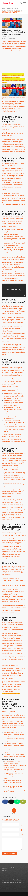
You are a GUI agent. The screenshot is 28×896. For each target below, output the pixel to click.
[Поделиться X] (11, 802)
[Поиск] (20, 3)
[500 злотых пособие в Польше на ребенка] (12, 23)
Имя (22, 824)
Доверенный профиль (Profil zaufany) (12, 622)
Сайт (22, 834)
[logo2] (11, 3)
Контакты (4, 870)
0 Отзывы (9, 36)
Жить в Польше (11, 894)
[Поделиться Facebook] (5, 802)
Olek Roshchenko (11, 38)
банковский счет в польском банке (11, 610)
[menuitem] (20, 3)
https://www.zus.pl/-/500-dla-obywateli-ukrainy (13, 333)
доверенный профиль (8, 612)
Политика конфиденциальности (10, 867)
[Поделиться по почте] (23, 802)
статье (6, 443)
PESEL (9, 198)
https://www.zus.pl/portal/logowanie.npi (12, 375)
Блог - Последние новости (10, 8)
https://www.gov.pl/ (7, 652)
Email (22, 830)
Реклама (4, 868)
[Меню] (24, 3)
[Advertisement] (14, 62)
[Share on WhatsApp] (17, 802)
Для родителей (17, 36)
